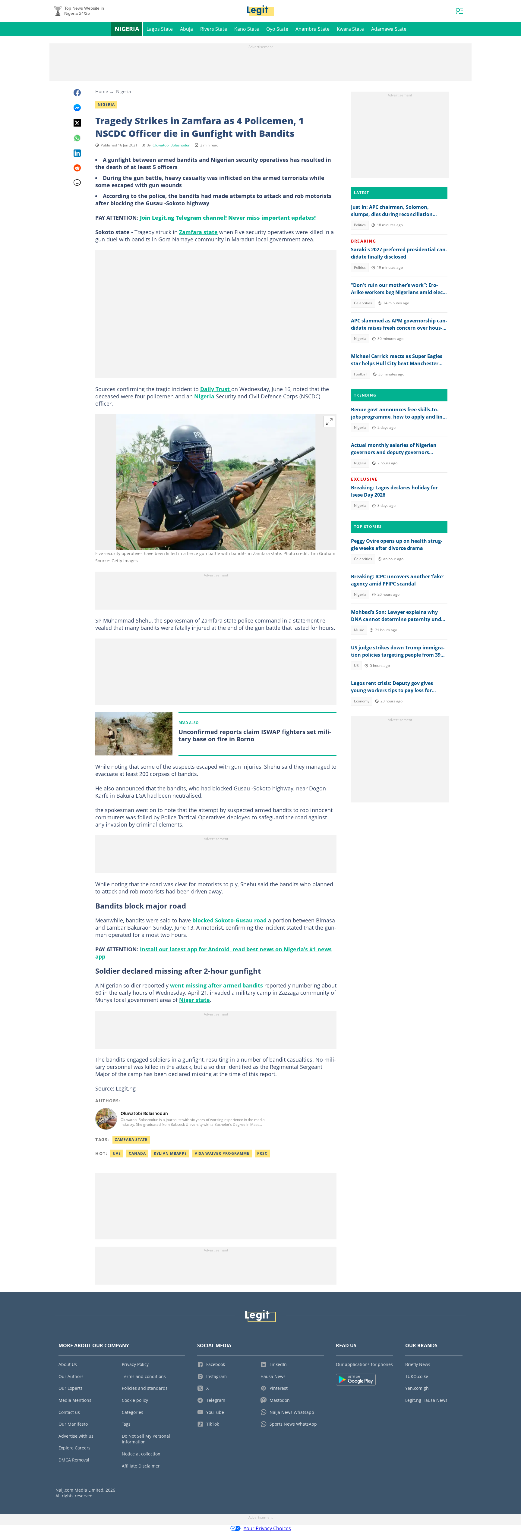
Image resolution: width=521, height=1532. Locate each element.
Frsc (262, 1153)
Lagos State (160, 29)
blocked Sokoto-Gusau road (230, 920)
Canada (137, 1153)
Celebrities (363, 303)
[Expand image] (329, 421)
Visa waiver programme (222, 1153)
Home (101, 91)
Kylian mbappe (170, 1153)
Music (359, 630)
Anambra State (312, 29)
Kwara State (350, 29)
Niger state (194, 999)
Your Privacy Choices (267, 1528)
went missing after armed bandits (216, 985)
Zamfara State (131, 1139)
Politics (360, 225)
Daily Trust (215, 389)
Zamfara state (198, 232)
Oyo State (277, 29)
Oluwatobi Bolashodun (171, 145)
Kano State (246, 29)
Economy (361, 701)
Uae (117, 1153)
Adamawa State (388, 29)
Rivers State (213, 29)
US (356, 665)
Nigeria (127, 29)
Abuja (186, 29)
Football (360, 374)
